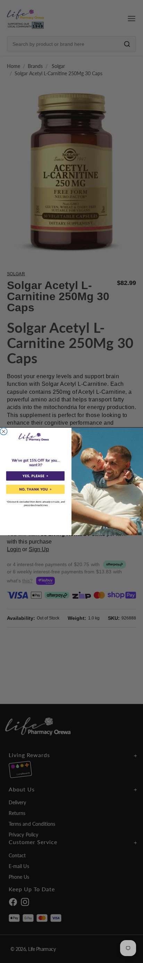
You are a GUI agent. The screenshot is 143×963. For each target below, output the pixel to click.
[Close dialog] (3, 431)
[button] (35, 476)
